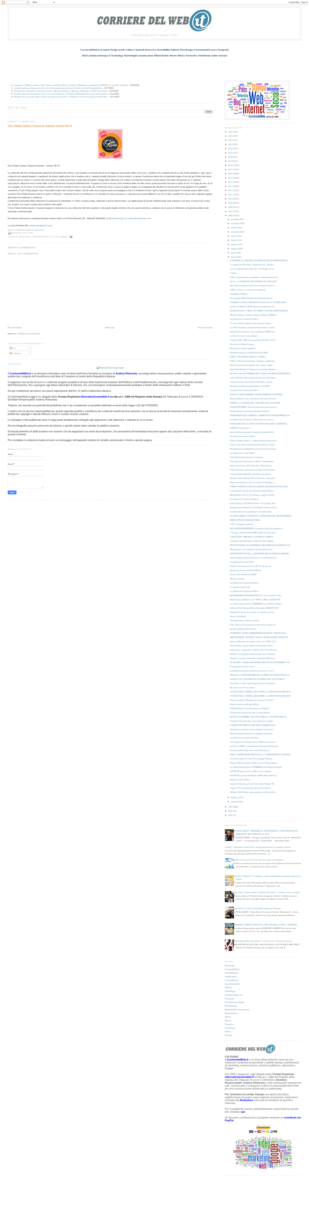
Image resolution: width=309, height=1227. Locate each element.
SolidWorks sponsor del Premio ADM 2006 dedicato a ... (254, 775)
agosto (234, 235)
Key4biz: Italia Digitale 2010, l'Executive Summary (252, 478)
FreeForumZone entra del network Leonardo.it (250, 411)
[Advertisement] (154, 67)
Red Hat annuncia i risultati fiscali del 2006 (249, 352)
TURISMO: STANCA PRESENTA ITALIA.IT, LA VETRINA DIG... (258, 302)
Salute (227, 1031)
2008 (230, 207)
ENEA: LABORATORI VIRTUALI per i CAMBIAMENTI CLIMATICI (260, 754)
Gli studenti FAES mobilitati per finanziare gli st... (251, 298)
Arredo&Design (232, 972)
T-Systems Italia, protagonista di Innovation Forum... (253, 469)
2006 (230, 215)
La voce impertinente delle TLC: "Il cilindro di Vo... (252, 268)
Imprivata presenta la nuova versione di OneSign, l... (252, 482)
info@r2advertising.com (117, 218)
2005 (230, 806)
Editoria (228, 987)
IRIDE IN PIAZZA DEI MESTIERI (245, 519)
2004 (230, 810)
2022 (230, 148)
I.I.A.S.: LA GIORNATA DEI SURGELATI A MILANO (253, 281)
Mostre (228, 1016)
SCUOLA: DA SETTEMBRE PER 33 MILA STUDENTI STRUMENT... (260, 373)
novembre (235, 223)
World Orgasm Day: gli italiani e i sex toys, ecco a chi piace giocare (262, 940)
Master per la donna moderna (242, 348)
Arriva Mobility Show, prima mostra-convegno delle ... (253, 377)
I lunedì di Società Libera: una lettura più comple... (252, 720)
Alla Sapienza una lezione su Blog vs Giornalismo (252, 461)
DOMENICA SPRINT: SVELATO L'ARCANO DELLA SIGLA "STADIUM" (265, 924)
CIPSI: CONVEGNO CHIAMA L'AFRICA (248, 356)
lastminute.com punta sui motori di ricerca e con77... (253, 670)
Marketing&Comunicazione (237, 1009)
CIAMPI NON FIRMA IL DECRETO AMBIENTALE (253, 725)
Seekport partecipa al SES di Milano (246, 570)
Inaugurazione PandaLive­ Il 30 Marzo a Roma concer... (254, 507)
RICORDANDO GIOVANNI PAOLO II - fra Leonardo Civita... (256, 595)
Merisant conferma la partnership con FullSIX (250, 386)
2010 (230, 198)
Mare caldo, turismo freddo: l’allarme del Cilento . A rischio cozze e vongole (266, 892)
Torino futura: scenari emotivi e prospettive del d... (252, 645)
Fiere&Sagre (230, 991)
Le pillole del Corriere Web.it (242, 436)
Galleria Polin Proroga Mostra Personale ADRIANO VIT (254, 607)
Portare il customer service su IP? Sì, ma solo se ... (251, 566)
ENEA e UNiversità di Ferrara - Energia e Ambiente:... (253, 360)
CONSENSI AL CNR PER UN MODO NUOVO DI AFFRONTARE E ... (260, 260)
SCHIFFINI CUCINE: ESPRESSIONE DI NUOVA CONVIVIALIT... (258, 633)
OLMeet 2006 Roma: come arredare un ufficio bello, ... (253, 792)
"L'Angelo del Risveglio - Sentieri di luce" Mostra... (252, 264)
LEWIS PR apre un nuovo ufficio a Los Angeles (250, 771)
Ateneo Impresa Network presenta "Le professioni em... (253, 557)
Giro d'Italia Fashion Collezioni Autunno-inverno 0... (253, 285)
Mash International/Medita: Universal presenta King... (253, 448)
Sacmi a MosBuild (238, 616)
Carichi (233, 272)
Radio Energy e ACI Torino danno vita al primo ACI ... (253, 503)
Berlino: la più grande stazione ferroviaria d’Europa (252, 653)
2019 (230, 161)
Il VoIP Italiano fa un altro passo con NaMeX (249, 708)
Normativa (229, 1024)
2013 (230, 186)
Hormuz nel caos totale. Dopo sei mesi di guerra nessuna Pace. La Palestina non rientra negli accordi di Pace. (61, 96)
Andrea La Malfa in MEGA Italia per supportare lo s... (253, 306)
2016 (230, 173)
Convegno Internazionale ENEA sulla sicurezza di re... (253, 532)
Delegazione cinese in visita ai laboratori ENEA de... (253, 331)
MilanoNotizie (231, 1013)
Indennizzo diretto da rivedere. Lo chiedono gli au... (252, 612)
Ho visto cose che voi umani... (243, 687)
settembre (235, 231)
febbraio (235, 797)
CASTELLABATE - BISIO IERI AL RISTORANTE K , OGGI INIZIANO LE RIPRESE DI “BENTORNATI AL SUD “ (265, 832)
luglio (234, 240)
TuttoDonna (230, 1027)
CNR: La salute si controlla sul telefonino (248, 289)
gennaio (234, 801)
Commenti (16, 353)
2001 (230, 815)
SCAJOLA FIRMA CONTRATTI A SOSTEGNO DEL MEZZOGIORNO (260, 515)
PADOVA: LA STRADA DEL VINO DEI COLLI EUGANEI (255, 402)
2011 (230, 194)
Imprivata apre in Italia (240, 779)
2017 (230, 169)
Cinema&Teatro (232, 980)
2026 (230, 131)
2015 (230, 177)
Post (14, 348)
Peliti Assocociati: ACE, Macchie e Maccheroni (250, 465)
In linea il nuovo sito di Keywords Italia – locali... (251, 381)
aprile (233, 252)
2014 (230, 182)
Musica (228, 1020)
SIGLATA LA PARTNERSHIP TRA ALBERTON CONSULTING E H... (260, 674)
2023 (230, 144)
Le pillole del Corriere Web (242, 561)
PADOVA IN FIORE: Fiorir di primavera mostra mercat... (254, 406)
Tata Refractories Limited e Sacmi (244, 620)
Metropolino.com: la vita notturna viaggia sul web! (252, 494)
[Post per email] (70, 237)
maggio (234, 248)
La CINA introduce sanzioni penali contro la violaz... (253, 327)
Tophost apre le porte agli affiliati (244, 704)
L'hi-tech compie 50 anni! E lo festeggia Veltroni (251, 758)
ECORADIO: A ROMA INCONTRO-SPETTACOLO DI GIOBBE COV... (260, 662)
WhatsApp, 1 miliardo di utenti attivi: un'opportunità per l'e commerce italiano (256, 847)
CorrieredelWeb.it (232, 969)
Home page (110, 327)
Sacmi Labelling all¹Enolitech (243, 628)
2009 (230, 202)
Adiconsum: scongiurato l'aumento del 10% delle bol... (254, 649)
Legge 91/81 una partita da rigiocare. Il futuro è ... (251, 787)
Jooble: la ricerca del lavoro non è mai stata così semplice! (258, 859)
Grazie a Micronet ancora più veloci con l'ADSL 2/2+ (253, 641)
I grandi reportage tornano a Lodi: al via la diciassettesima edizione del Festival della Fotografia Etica (58, 87)
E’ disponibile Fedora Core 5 (242, 666)
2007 (230, 211)
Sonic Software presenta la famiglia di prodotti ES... (252, 432)
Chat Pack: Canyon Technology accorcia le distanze (252, 683)
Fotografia (229, 998)
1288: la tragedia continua (241, 524)
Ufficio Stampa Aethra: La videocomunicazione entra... (254, 440)
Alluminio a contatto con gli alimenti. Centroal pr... (252, 729)
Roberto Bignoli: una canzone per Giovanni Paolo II (253, 398)
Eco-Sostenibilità (232, 983)
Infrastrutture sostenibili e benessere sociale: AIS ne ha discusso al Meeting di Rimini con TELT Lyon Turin (60, 90)
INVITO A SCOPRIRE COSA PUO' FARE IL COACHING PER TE (258, 716)
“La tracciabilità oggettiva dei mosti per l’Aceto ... (251, 323)
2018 (230, 165)
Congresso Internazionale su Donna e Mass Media (251, 540)
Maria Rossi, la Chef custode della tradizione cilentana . (257, 908)
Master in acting (237, 578)
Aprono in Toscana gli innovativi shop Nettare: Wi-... (253, 783)
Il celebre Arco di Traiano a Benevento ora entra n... (252, 419)
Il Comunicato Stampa (234, 1002)
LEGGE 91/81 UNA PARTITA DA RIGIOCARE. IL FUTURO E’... (258, 679)
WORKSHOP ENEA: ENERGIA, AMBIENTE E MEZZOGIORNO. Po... (260, 415)
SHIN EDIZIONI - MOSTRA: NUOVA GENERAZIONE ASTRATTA (259, 637)
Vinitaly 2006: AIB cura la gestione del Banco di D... (253, 339)
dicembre (235, 219)
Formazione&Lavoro (234, 994)
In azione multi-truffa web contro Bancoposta (249, 750)
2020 (230, 156)
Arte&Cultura (231, 976)
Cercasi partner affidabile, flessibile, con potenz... (251, 473)
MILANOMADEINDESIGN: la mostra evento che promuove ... (257, 528)
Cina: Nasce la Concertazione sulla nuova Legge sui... (253, 624)
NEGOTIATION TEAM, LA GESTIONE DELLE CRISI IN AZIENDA (259, 553)
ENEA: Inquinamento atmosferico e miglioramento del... (254, 277)
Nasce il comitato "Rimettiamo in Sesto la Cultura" (252, 700)
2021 (230, 152)
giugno (234, 244)
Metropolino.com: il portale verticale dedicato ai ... (252, 549)
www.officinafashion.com (139, 218)
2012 (230, 190)
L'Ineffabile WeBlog (239, 293)
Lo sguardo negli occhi (240, 586)
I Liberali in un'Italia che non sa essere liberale (250, 712)
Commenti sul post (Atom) (28, 333)
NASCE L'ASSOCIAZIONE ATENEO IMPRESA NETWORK (256, 394)
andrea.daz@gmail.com (40, 225)
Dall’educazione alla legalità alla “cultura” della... (252, 365)
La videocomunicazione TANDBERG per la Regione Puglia (256, 603)
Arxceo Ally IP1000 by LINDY (243, 574)
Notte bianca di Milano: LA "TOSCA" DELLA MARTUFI (255, 599)
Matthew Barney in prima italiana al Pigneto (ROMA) (253, 314)
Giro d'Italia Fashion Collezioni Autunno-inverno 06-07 (40, 126)
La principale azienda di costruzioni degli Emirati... (252, 490)
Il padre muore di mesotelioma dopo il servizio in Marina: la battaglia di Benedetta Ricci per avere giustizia (61, 93)
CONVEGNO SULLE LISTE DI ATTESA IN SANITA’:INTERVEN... (259, 423)
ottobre (234, 227)
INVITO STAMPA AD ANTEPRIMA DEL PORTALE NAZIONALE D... (260, 545)
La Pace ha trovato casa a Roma (243, 335)
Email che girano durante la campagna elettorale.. (251, 733)
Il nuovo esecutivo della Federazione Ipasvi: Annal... (253, 444)
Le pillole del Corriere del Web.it (244, 319)
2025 (230, 135)
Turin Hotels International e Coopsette (246, 457)
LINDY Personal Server (240, 427)
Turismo (228, 1035)
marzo (234, 256)
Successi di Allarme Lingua (242, 344)
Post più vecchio (205, 327)
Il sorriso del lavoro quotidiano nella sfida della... (251, 511)
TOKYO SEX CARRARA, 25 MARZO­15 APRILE (251, 536)
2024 (230, 140)
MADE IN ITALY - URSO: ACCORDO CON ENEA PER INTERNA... (259, 310)
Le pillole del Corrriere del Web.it (244, 737)
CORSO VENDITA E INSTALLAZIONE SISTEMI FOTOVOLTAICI (259, 486)
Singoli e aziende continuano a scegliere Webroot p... (253, 658)
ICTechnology (231, 1005)
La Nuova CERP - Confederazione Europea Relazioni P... (254, 746)
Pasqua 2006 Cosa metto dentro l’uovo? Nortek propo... (254, 762)
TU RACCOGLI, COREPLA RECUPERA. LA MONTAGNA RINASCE (260, 691)
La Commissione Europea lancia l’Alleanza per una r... (253, 741)
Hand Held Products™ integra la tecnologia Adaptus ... (254, 369)
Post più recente (15, 327)
